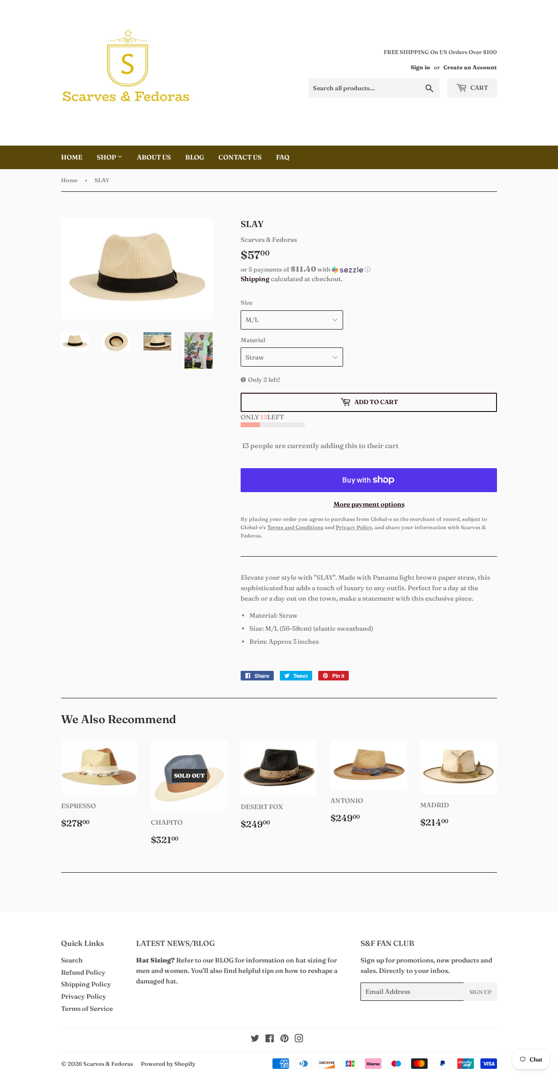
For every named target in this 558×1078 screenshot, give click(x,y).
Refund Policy (83, 972)
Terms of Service (87, 1008)
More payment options (369, 504)
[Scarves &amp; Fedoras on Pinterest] (284, 1039)
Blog (194, 157)
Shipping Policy (86, 984)
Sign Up (480, 992)
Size (246, 302)
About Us (154, 157)
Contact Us (240, 157)
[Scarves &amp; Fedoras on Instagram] (299, 1039)
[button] (369, 269)
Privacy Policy (83, 996)
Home (71, 157)
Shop (107, 157)
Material (253, 340)
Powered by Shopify (168, 1063)
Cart (478, 88)
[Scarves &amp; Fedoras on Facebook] (269, 1039)
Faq (282, 157)
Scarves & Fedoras (108, 1063)
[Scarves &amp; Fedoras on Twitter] (255, 1039)
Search (72, 960)
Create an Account (470, 67)
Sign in (420, 67)
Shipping (255, 279)
